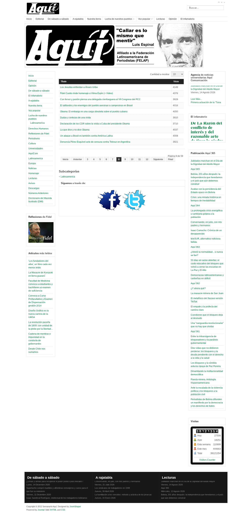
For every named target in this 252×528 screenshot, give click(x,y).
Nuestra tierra (35, 105)
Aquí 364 (195, 205)
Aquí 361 (195, 331)
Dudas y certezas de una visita (75, 117)
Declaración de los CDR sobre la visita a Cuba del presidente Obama (95, 123)
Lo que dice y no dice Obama (74, 129)
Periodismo (34, 138)
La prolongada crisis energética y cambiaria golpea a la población (206, 213)
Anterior (77, 159)
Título (63, 81)
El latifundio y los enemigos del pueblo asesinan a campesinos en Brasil (96, 105)
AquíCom (33, 153)
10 (132, 159)
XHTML (53, 510)
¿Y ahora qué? (198, 288)
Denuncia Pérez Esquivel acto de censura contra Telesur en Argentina (95, 142)
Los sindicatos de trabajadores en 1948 (112, 486)
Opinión (32, 85)
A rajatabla (33, 100)
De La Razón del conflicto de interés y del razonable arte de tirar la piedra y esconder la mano (207, 134)
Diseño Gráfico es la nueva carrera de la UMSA (38, 314)
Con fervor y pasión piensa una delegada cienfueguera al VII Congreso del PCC (100, 99)
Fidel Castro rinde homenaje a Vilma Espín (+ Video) (86, 93)
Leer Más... (196, 97)
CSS (63, 510)
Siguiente (158, 159)
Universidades (35, 148)
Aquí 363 (195, 247)
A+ (218, 2)
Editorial (32, 81)
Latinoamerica (37, 123)
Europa (32, 163)
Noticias (32, 168)
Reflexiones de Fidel (38, 133)
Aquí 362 (195, 283)
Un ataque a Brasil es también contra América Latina (86, 136)
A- (224, 2)
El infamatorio (35, 95)
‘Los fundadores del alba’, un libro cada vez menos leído (40, 264)
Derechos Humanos (38, 128)
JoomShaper (75, 506)
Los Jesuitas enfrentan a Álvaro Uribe (79, 87)
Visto (176, 81)
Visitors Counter (207, 460)
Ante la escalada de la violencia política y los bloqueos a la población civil (207, 391)
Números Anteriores (38, 193)
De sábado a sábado (38, 90)
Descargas (33, 188)
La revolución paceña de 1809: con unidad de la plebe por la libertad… (40, 325)
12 (147, 159)
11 (139, 159)
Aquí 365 (195, 169)
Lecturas (32, 178)
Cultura (32, 143)
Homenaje (33, 173)
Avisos (31, 183)
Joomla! (41, 510)
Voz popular (34, 110)
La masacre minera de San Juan (207, 293)
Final (170, 159)
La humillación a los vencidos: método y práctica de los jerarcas (123, 493)
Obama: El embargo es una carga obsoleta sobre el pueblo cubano (93, 111)
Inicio (31, 76)
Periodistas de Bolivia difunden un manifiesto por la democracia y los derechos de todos (207, 402)
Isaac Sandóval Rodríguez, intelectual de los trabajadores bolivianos (56, 496)
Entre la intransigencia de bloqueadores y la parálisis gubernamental (204, 339)
